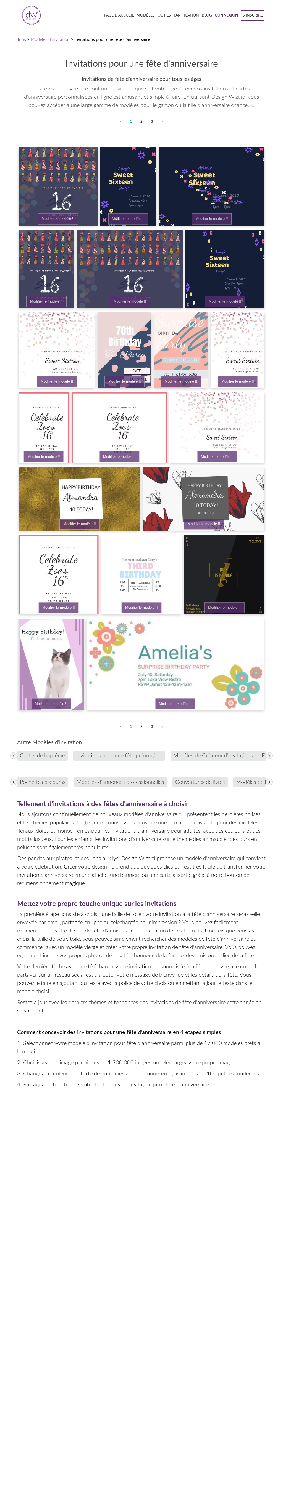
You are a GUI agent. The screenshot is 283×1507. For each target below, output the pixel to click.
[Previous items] (13, 755)
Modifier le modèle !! (58, 219)
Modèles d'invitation (50, 39)
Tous (21, 39)
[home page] (29, 15)
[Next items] (269, 755)
